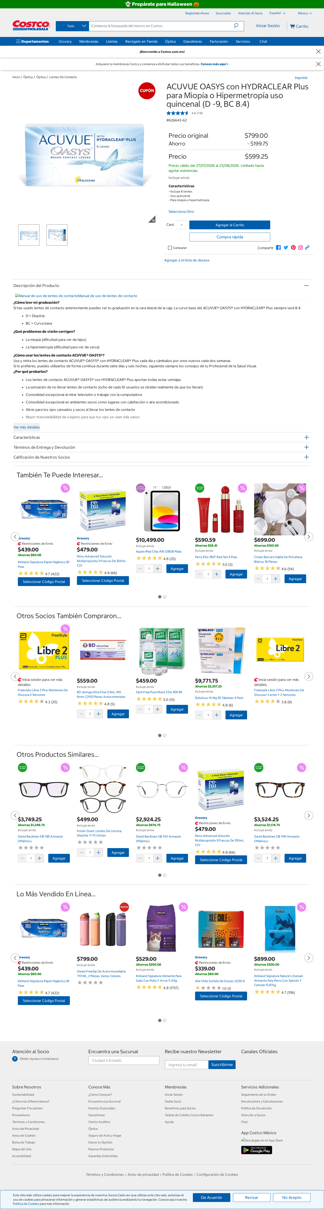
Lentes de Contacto (63, 77)
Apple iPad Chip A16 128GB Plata (158, 551)
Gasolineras (192, 41)
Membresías (89, 41)
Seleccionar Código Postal (44, 581)
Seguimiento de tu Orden (258, 1095)
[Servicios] (251, 41)
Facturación (219, 41)
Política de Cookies (26, 1204)
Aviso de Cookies (24, 1135)
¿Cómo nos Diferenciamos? (30, 1101)
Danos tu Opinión (100, 1142)
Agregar (177, 568)
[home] (31, 25)
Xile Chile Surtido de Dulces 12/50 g (220, 981)
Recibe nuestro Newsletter (193, 1052)
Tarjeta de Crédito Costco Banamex (189, 1115)
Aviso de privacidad (143, 1174)
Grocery (65, 41)
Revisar (251, 1197)
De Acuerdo (211, 1197)
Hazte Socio (173, 1101)
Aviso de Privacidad (25, 1129)
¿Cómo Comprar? (100, 1095)
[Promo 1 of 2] (159, 597)
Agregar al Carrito (230, 225)
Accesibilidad (21, 1156)
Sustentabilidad (23, 1095)
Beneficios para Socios (180, 1108)
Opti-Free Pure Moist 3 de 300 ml (159, 692)
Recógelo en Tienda (141, 41)
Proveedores (21, 1115)
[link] (278, 247)
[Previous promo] (15, 537)
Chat (263, 41)
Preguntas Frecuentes (27, 1108)
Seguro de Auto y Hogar (104, 1135)
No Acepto (292, 1197)
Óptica (170, 41)
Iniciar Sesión (268, 25)
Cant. (170, 224)
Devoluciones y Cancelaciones (262, 1101)
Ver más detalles (26, 427)
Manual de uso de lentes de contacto (107, 296)
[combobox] (72, 26)
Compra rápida (230, 236)
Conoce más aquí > (214, 64)
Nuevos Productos (101, 1149)
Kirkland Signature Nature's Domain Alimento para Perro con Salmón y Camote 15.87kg (278, 980)
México (303, 13)
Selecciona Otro (181, 211)
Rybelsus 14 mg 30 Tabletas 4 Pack (219, 698)
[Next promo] (309, 537)
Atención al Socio (30, 1052)
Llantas (112, 41)
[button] (239, 25)
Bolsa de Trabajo (23, 1142)
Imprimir (301, 77)
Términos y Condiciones (28, 1122)
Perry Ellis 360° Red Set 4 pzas (216, 557)
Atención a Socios (253, 1115)
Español (275, 13)
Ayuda (169, 1122)
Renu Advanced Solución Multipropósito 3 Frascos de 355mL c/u (101, 560)
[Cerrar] (318, 51)
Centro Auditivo (99, 1122)
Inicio (16, 77)
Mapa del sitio (22, 1149)
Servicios (243, 41)
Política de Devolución (256, 1108)
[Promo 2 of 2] (164, 597)
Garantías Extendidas (103, 1156)
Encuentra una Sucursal (113, 1052)
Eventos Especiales (101, 1108)
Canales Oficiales (259, 1052)
